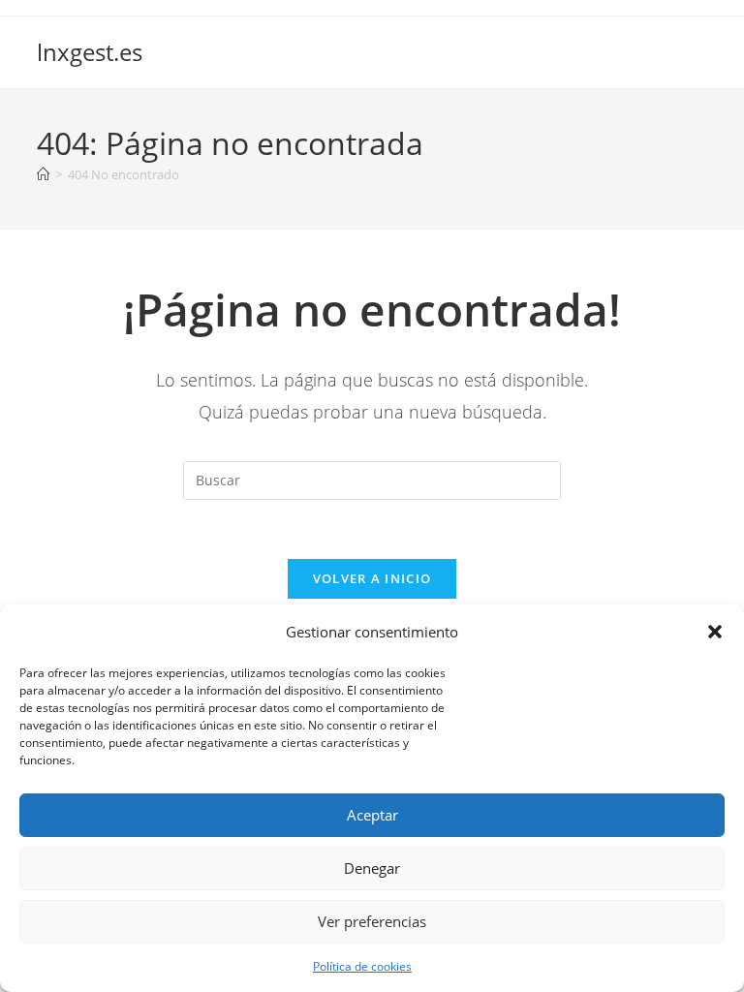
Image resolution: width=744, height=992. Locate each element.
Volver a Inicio (372, 578)
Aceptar (372, 814)
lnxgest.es (89, 52)
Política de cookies (362, 966)
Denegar (372, 868)
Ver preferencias (372, 921)
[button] (715, 631)
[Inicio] (43, 174)
